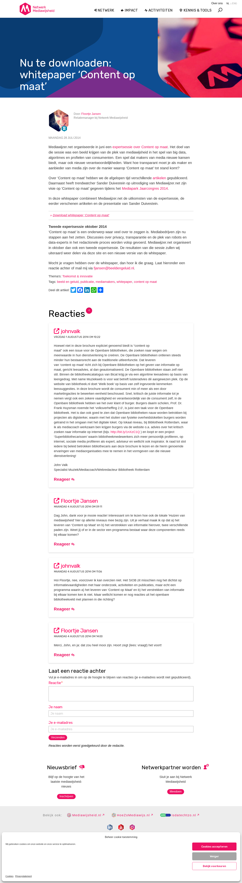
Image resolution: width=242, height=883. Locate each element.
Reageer (62, 479)
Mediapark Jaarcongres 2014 (145, 188)
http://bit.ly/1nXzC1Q (125, 432)
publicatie (87, 282)
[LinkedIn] (87, 290)
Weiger (214, 856)
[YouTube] (121, 827)
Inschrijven (66, 796)
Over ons (217, 3)
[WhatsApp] (94, 290)
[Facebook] (80, 290)
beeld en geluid (68, 282)
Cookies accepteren (214, 846)
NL (227, 3)
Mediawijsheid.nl (86, 815)
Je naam (55, 707)
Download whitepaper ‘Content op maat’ (81, 215)
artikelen (159, 178)
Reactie (56, 683)
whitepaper (124, 282)
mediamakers (105, 282)
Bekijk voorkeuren (214, 866)
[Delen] (101, 290)
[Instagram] (132, 827)
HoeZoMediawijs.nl (133, 815)
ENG (234, 3)
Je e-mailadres (61, 722)
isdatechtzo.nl (184, 815)
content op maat (145, 282)
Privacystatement (23, 876)
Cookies (9, 876)
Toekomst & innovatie (77, 276)
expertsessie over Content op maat (140, 147)
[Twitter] (74, 290)
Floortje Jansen (91, 113)
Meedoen (176, 791)
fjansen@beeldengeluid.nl (114, 268)
